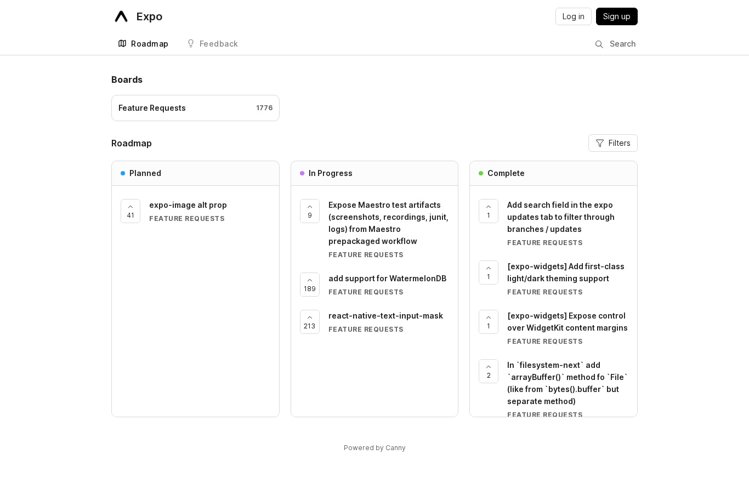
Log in (574, 16)
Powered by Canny (375, 448)
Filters (620, 142)
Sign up (617, 16)
